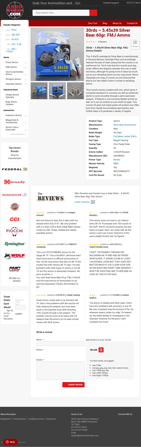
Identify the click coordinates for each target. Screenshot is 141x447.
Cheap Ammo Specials (12, 96)
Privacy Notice (19, 419)
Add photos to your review (98, 339)
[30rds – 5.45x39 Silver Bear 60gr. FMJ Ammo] (57, 54)
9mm (11, 29)
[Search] (93, 13)
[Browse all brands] (24, 279)
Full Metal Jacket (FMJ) (125, 136)
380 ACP (13, 34)
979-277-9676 (80, 427)
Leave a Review (82, 202)
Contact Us (51, 419)
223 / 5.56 (13, 44)
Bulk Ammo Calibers (11, 103)
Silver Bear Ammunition (124, 124)
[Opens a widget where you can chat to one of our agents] (10, 442)
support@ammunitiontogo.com (84, 435)
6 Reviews (102, 41)
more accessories (16, 134)
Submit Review (75, 384)
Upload (93, 349)
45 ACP (12, 39)
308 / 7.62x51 (11, 50)
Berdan (116, 159)
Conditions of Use (35, 419)
